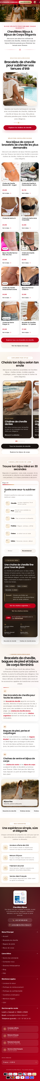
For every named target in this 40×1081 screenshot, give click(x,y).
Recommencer (27, 551)
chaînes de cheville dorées (21, 711)
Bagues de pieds (9, 944)
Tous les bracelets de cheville (20, 446)
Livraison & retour (9, 983)
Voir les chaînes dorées (20, 611)
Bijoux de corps (8, 948)
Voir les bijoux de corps (20, 345)
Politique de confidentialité (12, 991)
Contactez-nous (8, 962)
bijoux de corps (29, 764)
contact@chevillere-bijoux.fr (21, 925)
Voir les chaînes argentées (19, 605)
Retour (10, 551)
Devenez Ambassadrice (11, 966)
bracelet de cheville (13, 701)
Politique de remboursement (13, 987)
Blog (4, 969)
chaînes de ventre (12, 764)
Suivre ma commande (10, 958)
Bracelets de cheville (10, 641)
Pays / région (6, 1057)
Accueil (5, 936)
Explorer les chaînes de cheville (20, 127)
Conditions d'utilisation (11, 995)
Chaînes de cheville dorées (28, 641)
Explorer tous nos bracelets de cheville (20, 340)
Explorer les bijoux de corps (20, 452)
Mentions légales (9, 999)
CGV (4, 1002)
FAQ (4, 973)
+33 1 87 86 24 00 (21, 920)
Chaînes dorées (25, 811)
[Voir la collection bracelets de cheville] (20, 89)
